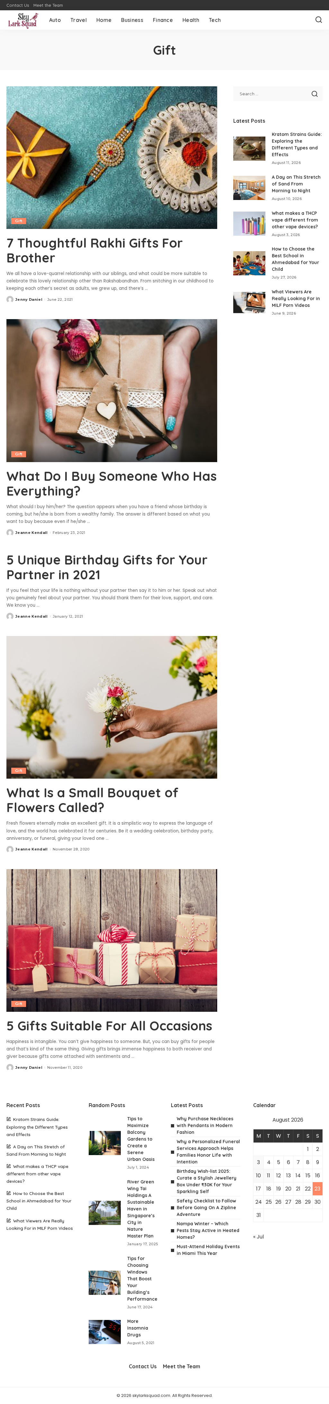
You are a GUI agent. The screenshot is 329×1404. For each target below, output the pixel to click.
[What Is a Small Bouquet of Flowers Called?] (111, 707)
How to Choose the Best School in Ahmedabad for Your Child (38, 1201)
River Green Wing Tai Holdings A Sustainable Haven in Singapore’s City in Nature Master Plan (141, 1209)
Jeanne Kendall (31, 532)
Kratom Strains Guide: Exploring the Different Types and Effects (37, 1126)
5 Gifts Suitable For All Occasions (111, 1026)
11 (268, 1175)
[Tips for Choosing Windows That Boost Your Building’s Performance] (105, 1283)
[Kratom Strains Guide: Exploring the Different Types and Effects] (249, 149)
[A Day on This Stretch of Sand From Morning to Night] (249, 188)
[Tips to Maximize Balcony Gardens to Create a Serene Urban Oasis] (105, 1143)
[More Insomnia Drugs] (105, 1332)
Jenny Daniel (28, 299)
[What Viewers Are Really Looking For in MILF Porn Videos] (249, 302)
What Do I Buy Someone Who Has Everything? (111, 483)
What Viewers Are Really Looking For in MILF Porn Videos (296, 298)
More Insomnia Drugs (137, 1328)
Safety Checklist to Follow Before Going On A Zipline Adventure (206, 1207)
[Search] (319, 20)
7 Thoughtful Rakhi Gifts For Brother (94, 250)
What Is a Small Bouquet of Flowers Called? (92, 799)
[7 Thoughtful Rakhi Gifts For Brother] (111, 157)
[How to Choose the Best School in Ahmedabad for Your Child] (249, 263)
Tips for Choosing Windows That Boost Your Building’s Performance (142, 1279)
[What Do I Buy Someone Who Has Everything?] (111, 390)
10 (258, 1175)
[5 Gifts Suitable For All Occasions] (111, 940)
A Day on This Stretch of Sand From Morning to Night (296, 184)
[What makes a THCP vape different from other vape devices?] (249, 224)
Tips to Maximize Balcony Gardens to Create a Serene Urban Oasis (141, 1139)
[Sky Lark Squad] (23, 20)
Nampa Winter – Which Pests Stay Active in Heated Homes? (208, 1230)
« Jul (258, 1236)
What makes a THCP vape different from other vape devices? (295, 220)
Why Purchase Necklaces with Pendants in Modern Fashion (205, 1125)
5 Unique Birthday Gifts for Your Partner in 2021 (107, 567)
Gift (18, 221)
